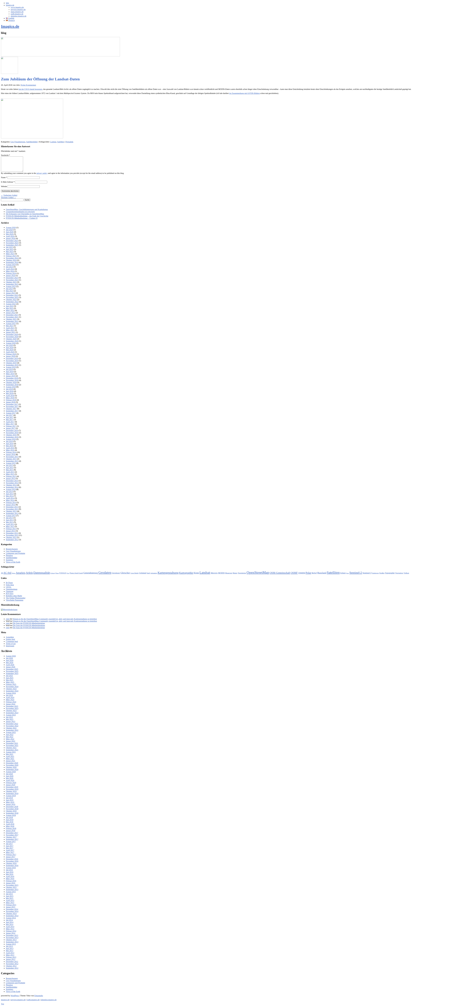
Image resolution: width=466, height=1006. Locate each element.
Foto (68, 573)
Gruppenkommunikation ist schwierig (20, 212)
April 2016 (10, 448)
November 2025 (12, 243)
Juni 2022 (9, 306)
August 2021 (11, 324)
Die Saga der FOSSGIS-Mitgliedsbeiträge (29, 623)
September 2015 (12, 461)
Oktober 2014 (11, 485)
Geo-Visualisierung (17, 142)
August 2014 (11, 489)
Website (4, 186)
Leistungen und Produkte (15, 553)
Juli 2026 (9, 230)
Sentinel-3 (366, 573)
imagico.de (10, 5)
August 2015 (11, 463)
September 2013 (12, 513)
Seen (347, 573)
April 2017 (10, 422)
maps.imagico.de (17, 12)
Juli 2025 (9, 247)
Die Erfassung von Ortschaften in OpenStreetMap (25, 214)
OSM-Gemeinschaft (280, 572)
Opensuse (9, 591)
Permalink (69, 142)
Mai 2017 (9, 420)
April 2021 (10, 328)
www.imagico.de (17, 7)
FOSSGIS (62, 573)
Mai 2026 (9, 234)
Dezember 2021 (12, 315)
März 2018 (10, 398)
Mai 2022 (9, 308)
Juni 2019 (9, 372)
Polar (308, 572)
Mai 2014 (9, 496)
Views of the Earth (13, 562)
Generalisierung (90, 573)
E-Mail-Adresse (8, 182)
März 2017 (10, 424)
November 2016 (12, 433)
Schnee (343, 573)
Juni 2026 (9, 232)
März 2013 (10, 526)
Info (7, 3)
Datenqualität (41, 572)
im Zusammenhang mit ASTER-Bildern (244, 93)
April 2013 (10, 524)
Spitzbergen (375, 573)
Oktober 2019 (11, 363)
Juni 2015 (9, 468)
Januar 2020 (10, 356)
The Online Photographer (15, 598)
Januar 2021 (10, 332)
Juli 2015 (9, 465)
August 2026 (11, 227)
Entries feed (10, 639)
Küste (196, 573)
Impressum (10, 646)
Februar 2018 (11, 400)
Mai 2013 (9, 522)
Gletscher (125, 572)
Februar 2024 (11, 273)
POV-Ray (9, 594)
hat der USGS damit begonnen (30, 89)
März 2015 (10, 474)
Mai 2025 (9, 251)
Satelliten (60, 142)
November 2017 (12, 406)
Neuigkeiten (242, 573)
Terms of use (11, 644)
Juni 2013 (9, 520)
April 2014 (10, 498)
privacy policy (42, 173)
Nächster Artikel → (8, 197)
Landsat (53, 142)
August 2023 (11, 286)
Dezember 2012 (12, 533)
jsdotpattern (153, 573)
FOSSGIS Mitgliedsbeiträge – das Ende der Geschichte (27, 216)
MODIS (221, 573)
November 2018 (12, 380)
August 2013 (11, 516)
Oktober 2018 (11, 382)
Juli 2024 (9, 267)
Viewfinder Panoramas (14, 600)
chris (7, 619)
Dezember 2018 (12, 378)
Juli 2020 (9, 345)
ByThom (9, 583)
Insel (148, 573)
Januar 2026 (10, 238)
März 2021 (10, 330)
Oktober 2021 (11, 319)
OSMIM (301, 573)
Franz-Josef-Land (76, 573)
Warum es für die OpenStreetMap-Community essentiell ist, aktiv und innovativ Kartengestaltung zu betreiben (55, 619)
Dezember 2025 (12, 241)
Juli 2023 (9, 289)
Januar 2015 (10, 478)
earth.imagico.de (17, 14)
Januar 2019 (10, 376)
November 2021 (12, 317)
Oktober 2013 (11, 511)
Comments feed (12, 641)
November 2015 (12, 457)
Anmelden (10, 637)
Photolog (9, 555)
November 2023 (12, 280)
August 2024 (11, 265)
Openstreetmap (11, 589)
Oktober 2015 (11, 459)
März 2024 (10, 271)
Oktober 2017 (11, 409)
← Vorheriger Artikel (9, 195)
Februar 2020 (11, 354)
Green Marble (134, 573)
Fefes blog (10, 585)
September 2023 (12, 284)
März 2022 (10, 310)
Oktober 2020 (11, 339)
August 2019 (11, 367)
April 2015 (10, 472)
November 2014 (12, 483)
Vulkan (406, 573)
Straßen (381, 573)
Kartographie (186, 572)
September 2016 (12, 437)
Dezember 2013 (12, 507)
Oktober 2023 (11, 282)
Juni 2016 (9, 444)
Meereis (214, 573)
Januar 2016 (10, 454)
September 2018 (12, 385)
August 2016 (11, 439)
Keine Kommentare (28, 85)
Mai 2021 (9, 326)
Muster (235, 573)
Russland (321, 572)
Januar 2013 (10, 531)
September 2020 (12, 341)
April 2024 (10, 269)
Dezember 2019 (12, 358)
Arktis (29, 572)
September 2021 (12, 321)
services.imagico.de (18, 9)
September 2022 (12, 302)
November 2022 (12, 297)
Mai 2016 (9, 446)
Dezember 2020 (12, 334)
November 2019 (12, 361)
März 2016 (10, 450)
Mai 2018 (9, 393)
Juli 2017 (9, 415)
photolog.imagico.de (18, 16)
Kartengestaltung (168, 572)
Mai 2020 (9, 350)
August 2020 (11, 343)
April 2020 (10, 352)
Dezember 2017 (12, 404)
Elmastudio (38, 996)
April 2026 (10, 236)
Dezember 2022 (12, 295)
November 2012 (12, 535)
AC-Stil (7, 572)
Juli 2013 (9, 518)
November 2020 (12, 337)
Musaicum (228, 573)
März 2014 (10, 500)
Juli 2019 (9, 369)
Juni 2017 (9, 417)
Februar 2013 (11, 529)
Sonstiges (9, 560)
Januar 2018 (10, 402)
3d (2, 573)
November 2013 (12, 509)
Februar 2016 (11, 452)
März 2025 (10, 254)
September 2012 (12, 540)
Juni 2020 (9, 348)
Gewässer (116, 573)
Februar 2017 (11, 426)
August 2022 (11, 304)
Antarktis (20, 572)
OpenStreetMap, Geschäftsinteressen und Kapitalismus (27, 209)
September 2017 (12, 411)
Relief (314, 573)
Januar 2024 (10, 276)
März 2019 (10, 374)
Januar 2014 (10, 505)
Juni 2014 (9, 494)
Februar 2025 (11, 256)
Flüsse (57, 573)
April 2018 (10, 396)
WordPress (15, 996)
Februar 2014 (11, 502)
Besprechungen (12, 549)
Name (4, 177)
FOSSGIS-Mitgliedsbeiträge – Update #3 (21, 218)
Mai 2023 (9, 291)
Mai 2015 (9, 470)
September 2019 (12, 365)
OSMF (294, 572)
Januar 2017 (10, 428)
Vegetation (399, 573)
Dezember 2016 (12, 430)
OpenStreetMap (258, 572)
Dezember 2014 (12, 481)
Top (2, 1004)
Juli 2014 (9, 492)
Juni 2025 (9, 249)
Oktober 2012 (11, 537)
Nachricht (5, 155)
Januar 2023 (10, 293)
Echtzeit (52, 573)
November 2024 (12, 258)
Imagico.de (10, 26)
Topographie (390, 573)
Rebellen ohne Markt (14, 596)
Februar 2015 (11, 476)
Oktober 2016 (11, 435)
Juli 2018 (9, 389)
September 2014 (12, 487)
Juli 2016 (9, 441)
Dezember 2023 (12, 278)
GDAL (8, 587)
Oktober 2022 (11, 300)
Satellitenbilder (32, 142)
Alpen (13, 573)
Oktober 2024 (11, 260)
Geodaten (104, 572)
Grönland (142, 573)
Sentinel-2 (355, 572)
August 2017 (11, 413)
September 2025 (12, 245)
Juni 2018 (9, 391)
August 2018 (11, 387)
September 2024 (12, 262)
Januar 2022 (10, 313)
